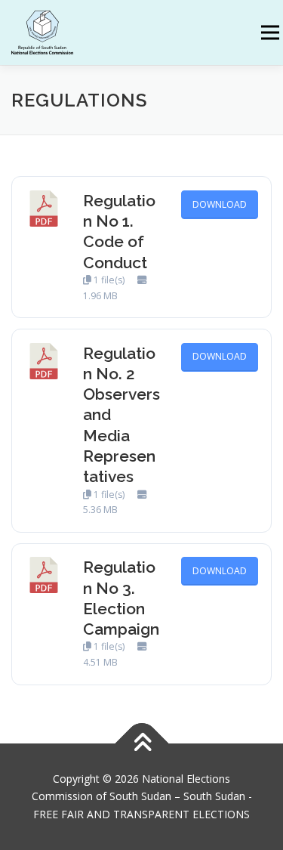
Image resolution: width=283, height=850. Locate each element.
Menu (269, 32)
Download (219, 204)
